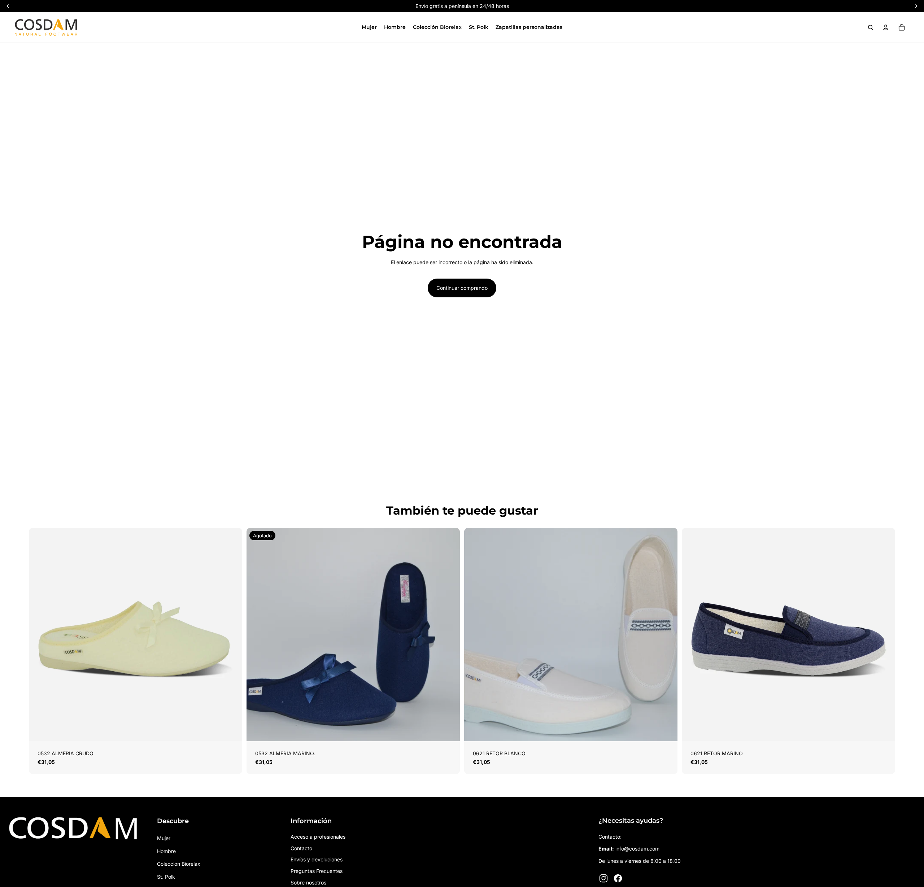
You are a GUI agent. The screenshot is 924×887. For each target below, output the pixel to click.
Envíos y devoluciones (317, 859)
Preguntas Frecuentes (317, 871)
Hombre (166, 851)
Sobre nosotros (308, 882)
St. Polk (166, 877)
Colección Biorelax (178, 864)
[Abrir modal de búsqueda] (871, 27)
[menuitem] (369, 27)
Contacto (301, 848)
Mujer (163, 838)
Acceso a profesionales (318, 837)
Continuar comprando (462, 288)
